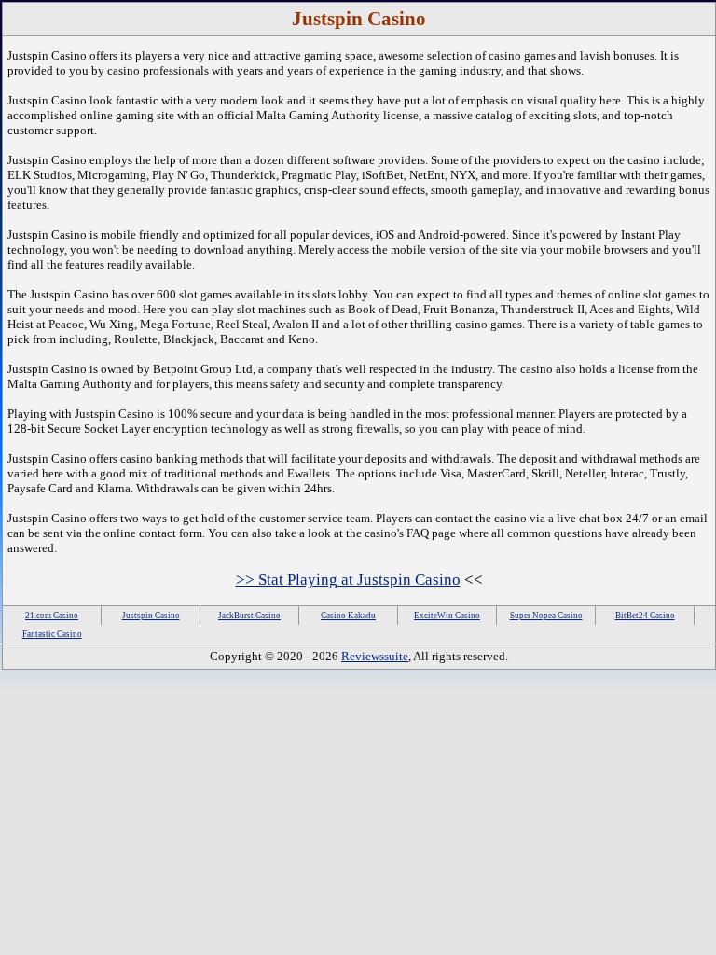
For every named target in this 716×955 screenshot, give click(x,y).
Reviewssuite (374, 656)
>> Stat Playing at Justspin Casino (348, 579)
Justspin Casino (151, 615)
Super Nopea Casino (546, 615)
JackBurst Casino (249, 615)
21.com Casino (51, 615)
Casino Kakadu (348, 615)
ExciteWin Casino (447, 615)
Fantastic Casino (52, 634)
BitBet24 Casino (645, 615)
